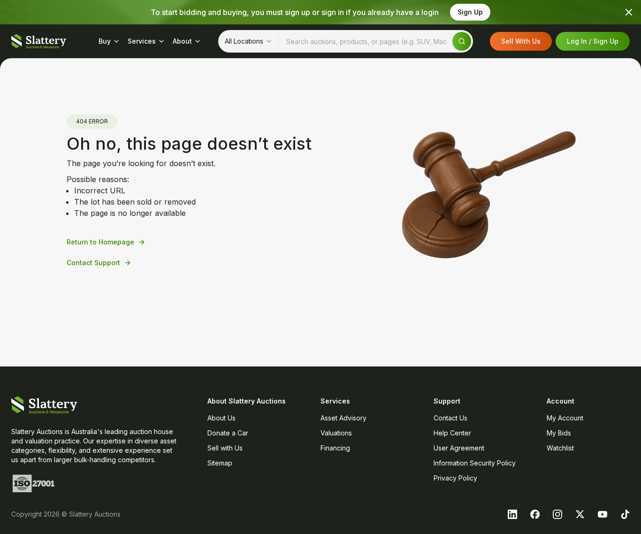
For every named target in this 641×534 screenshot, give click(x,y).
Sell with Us (225, 448)
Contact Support (93, 263)
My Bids (559, 433)
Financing (335, 448)
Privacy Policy (455, 478)
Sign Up (470, 12)
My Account (565, 418)
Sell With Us (521, 41)
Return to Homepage (100, 242)
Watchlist (560, 448)
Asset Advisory (343, 418)
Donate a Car (227, 433)
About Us (221, 418)
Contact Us (450, 418)
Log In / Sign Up (592, 41)
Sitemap (219, 463)
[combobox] (248, 41)
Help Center (452, 433)
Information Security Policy (475, 463)
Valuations (336, 433)
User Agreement (459, 448)
